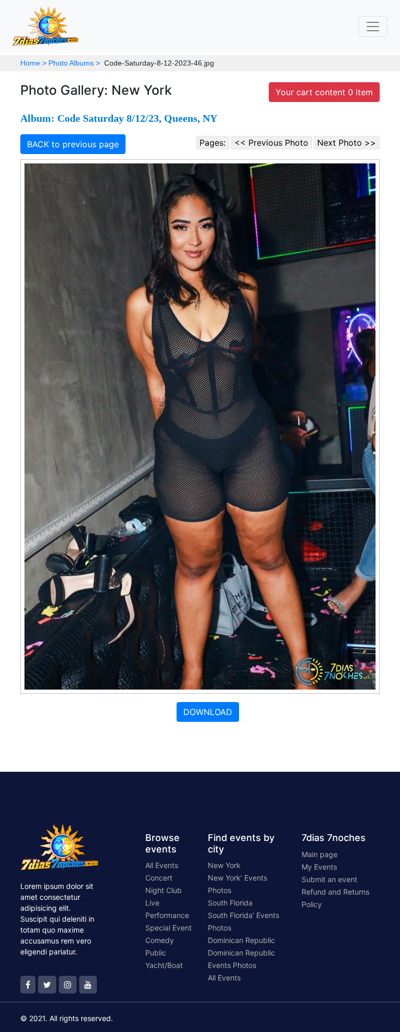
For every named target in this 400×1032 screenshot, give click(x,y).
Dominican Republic (241, 940)
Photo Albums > (74, 63)
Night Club (163, 890)
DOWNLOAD (207, 712)
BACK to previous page (73, 144)
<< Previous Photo (271, 142)
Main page (320, 854)
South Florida (230, 902)
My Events (319, 866)
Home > (33, 63)
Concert (158, 877)
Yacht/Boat (164, 965)
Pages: (212, 142)
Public (155, 952)
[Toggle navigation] (373, 26)
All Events (161, 865)
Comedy (159, 940)
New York (224, 865)
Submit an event (329, 879)
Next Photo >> (346, 142)
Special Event (168, 927)
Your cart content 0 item (324, 92)
